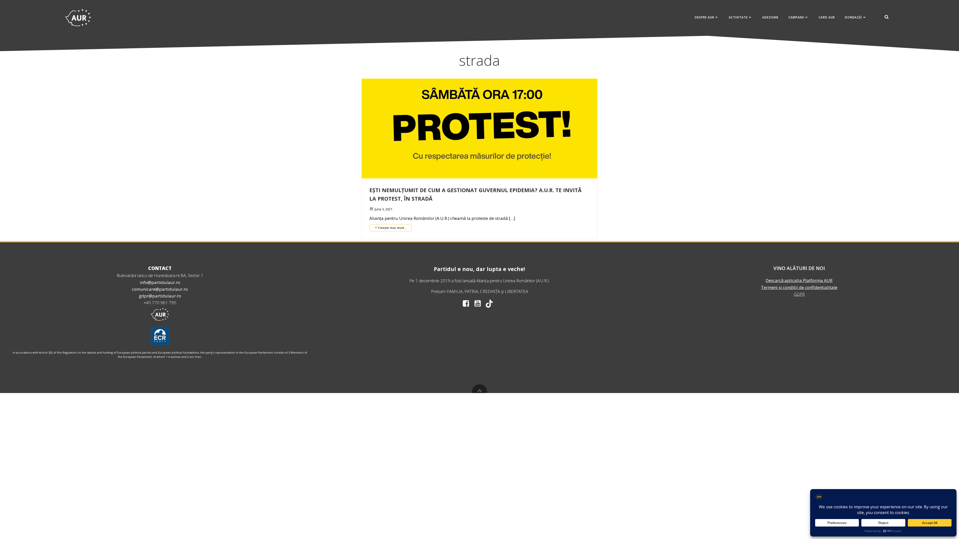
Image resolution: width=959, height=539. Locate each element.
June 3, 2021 (383, 209)
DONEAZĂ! (853, 17)
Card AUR (827, 17)
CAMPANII (796, 17)
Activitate (738, 17)
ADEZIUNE (770, 17)
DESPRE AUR (704, 17)
